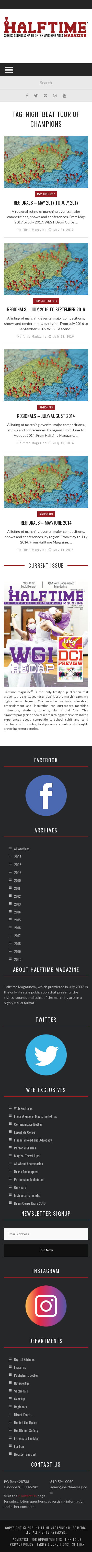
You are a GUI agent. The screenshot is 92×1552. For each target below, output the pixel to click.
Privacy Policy (21, 1544)
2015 (17, 919)
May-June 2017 (46, 194)
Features (20, 1367)
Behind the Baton (25, 1422)
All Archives (21, 848)
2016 (17, 927)
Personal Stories (25, 1147)
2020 (17, 959)
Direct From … (23, 1414)
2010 (17, 880)
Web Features (23, 1108)
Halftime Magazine (32, 230)
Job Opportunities (47, 1539)
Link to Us (73, 1539)
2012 (17, 896)
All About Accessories (28, 1163)
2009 (17, 872)
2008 (17, 864)
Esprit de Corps (24, 1132)
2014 (17, 911)
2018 (17, 943)
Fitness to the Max (26, 1438)
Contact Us (27, 1496)
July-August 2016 (46, 301)
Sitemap (78, 1544)
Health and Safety (26, 1430)
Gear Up (19, 1398)
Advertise (21, 1539)
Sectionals (21, 1391)
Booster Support (25, 1454)
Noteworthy (21, 1383)
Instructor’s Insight (27, 1195)
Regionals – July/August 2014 (46, 416)
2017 (17, 935)
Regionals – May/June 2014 (46, 522)
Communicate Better (28, 1124)
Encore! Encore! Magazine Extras (35, 1116)
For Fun (19, 1446)
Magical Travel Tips (27, 1155)
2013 (17, 904)
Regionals (46, 407)
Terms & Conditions (53, 1544)
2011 (17, 888)
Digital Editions (24, 1359)
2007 (17, 856)
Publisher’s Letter (26, 1375)
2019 (17, 951)
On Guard (20, 1187)
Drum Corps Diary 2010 (29, 1203)
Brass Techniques (26, 1171)
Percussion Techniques (29, 1179)
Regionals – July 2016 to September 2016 (46, 309)
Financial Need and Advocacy (33, 1140)
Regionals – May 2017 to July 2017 (46, 202)
